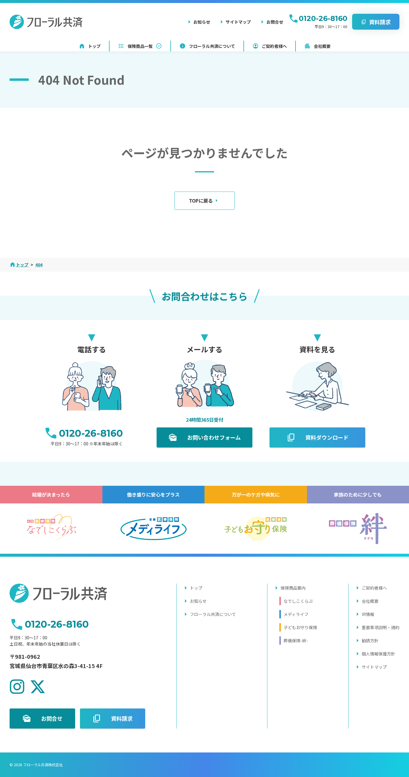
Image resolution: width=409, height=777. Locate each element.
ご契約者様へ (374, 588)
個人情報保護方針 (378, 654)
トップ (196, 588)
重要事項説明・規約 (380, 627)
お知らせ (198, 601)
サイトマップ (374, 667)
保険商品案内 (293, 588)
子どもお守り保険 (300, 627)
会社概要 (370, 601)
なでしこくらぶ (298, 601)
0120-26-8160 (323, 18)
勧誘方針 (370, 641)
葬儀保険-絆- (296, 641)
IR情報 (368, 614)
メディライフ (296, 614)
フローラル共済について (213, 614)
